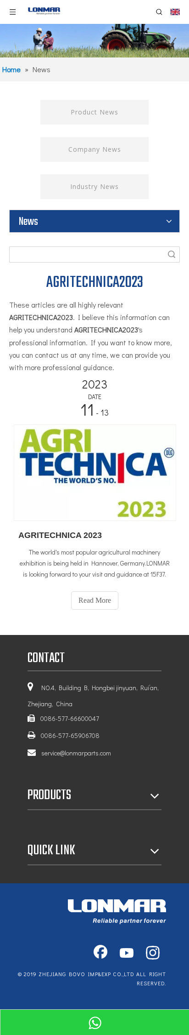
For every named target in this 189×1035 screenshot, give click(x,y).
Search (171, 254)
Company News (94, 149)
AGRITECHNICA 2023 (60, 535)
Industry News (94, 186)
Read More (94, 600)
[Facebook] (100, 954)
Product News (94, 112)
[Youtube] (127, 954)
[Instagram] (153, 954)
